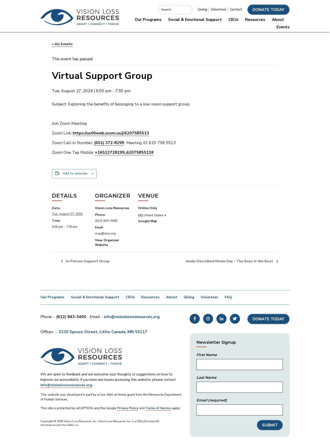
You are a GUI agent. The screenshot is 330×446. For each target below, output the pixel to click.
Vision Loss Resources (112, 208)
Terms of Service (158, 408)
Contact (236, 9)
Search (166, 9)
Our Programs (148, 19)
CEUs (233, 19)
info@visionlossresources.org (132, 316)
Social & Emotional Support (195, 19)
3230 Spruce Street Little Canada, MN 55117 (103, 331)
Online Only (147, 208)
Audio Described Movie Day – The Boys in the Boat (230, 261)
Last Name (206, 377)
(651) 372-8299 (109, 142)
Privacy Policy (127, 408)
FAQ (228, 297)
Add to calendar (75, 173)
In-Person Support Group (87, 261)
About (278, 19)
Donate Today (268, 9)
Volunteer (218, 9)
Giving (202, 9)
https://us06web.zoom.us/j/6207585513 (111, 133)
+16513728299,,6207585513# (124, 152)
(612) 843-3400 (71, 316)
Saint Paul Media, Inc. (67, 425)
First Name (206, 355)
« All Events (62, 44)
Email (211, 400)
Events (283, 27)
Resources (255, 19)
